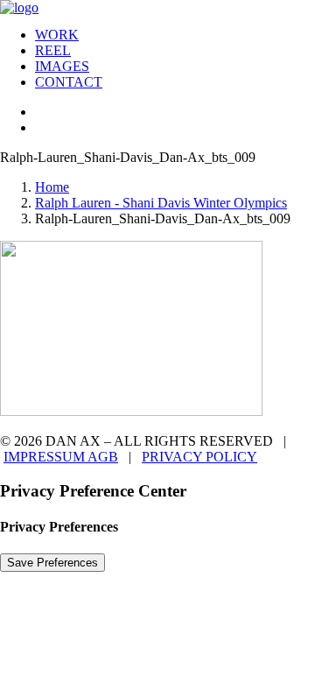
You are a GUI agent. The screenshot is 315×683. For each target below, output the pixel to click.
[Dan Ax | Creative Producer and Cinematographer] (157, 6)
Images (62, 66)
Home (52, 187)
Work (57, 34)
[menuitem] (175, 35)
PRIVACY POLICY (199, 456)
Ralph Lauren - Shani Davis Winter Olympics (161, 202)
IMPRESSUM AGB (61, 456)
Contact (68, 81)
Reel (53, 50)
